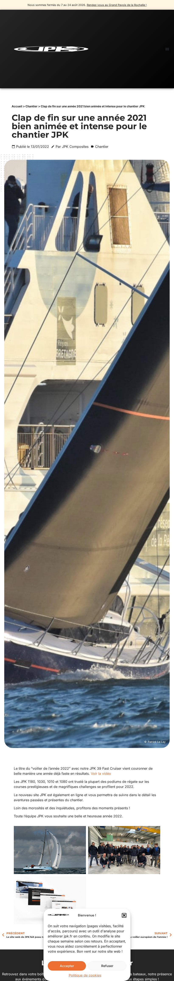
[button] (124, 915)
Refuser (107, 966)
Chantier (31, 106)
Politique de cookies (85, 975)
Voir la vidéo (101, 773)
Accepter (67, 966)
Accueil (17, 106)
